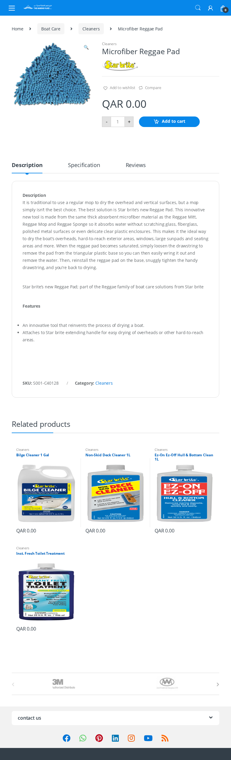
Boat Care (50, 29)
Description (27, 165)
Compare (153, 87)
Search (198, 8)
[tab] (27, 167)
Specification (84, 165)
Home (17, 29)
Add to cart (173, 121)
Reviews (136, 165)
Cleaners (91, 29)
